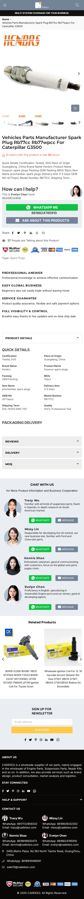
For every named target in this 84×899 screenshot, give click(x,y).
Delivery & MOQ (11, 197)
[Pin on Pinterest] (25, 232)
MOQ (8, 464)
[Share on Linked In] (31, 232)
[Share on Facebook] (13, 232)
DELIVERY (12, 452)
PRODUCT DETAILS (18, 338)
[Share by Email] (44, 232)
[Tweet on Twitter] (19, 232)
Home (5, 19)
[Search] (77, 5)
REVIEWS (12, 441)
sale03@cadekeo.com (21, 867)
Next (79, 74)
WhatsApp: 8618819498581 (24, 861)
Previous (5, 74)
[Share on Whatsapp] (37, 232)
